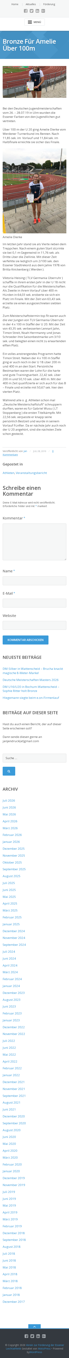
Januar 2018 (11, 1295)
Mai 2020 (9, 1144)
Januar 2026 (11, 842)
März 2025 (10, 910)
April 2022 (10, 1061)
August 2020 (12, 1130)
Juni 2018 (9, 1260)
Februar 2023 (12, 1013)
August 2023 (12, 1000)
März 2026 (10, 828)
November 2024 (14, 938)
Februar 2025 (12, 917)
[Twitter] (31, 11)
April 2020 (10, 1151)
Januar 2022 (11, 1075)
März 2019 (10, 1219)
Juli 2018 (9, 1253)
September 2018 (14, 1240)
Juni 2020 (9, 1137)
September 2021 (14, 1096)
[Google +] (43, 11)
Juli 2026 (9, 800)
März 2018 (10, 1281)
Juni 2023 (9, 1006)
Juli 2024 (9, 952)
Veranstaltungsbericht (31, 473)
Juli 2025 (9, 883)
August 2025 (12, 876)
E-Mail (8, 593)
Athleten (8, 473)
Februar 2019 (12, 1226)
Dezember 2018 (14, 1233)
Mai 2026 (9, 814)
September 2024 (14, 945)
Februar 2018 (12, 1288)
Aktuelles (31, 4)
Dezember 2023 (14, 993)
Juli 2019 (9, 1192)
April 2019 (10, 1212)
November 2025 (14, 855)
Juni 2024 (9, 958)
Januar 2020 (11, 1171)
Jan (25, 451)
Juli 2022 (9, 1041)
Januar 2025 (11, 924)
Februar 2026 (12, 835)
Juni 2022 (9, 1048)
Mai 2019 (9, 1205)
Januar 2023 (11, 1020)
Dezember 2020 (14, 1116)
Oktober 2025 (12, 862)
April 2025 (10, 903)
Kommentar (13, 518)
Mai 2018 (9, 1267)
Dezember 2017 (14, 1302)
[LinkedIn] (37, 11)
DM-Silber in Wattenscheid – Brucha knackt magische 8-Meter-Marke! (33, 671)
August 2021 (12, 1102)
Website (9, 615)
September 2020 (14, 1123)
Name (8, 571)
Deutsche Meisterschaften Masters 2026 (31, 680)
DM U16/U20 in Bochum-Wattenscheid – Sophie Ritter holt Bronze (31, 689)
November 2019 (14, 1185)
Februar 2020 (12, 1164)
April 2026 (10, 821)
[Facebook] (26, 11)
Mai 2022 (9, 1054)
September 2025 (14, 869)
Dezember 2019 (14, 1178)
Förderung (49, 4)
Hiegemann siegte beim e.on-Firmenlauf (31, 698)
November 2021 (14, 1089)
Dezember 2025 (14, 849)
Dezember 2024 (14, 931)
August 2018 (12, 1247)
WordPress (36, 1352)
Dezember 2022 (14, 1027)
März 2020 (10, 1157)
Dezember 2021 (14, 1082)
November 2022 (14, 1034)
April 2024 (10, 965)
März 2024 (10, 972)
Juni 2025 (9, 890)
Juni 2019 (9, 1199)
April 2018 (10, 1274)
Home (14, 4)
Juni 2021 (9, 1109)
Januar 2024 (11, 986)
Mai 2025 (9, 897)
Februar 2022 (12, 1068)
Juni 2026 (9, 807)
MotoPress (44, 1348)
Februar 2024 (12, 979)
